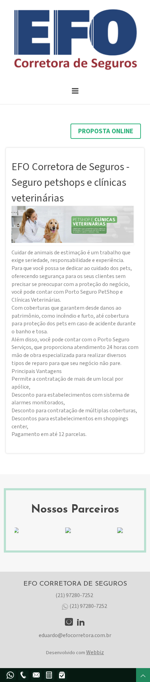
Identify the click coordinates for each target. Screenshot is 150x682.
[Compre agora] (61, 675)
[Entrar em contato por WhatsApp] (10, 675)
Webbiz (95, 652)
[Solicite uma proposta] (49, 675)
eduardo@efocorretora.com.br (75, 635)
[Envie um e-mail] (36, 675)
